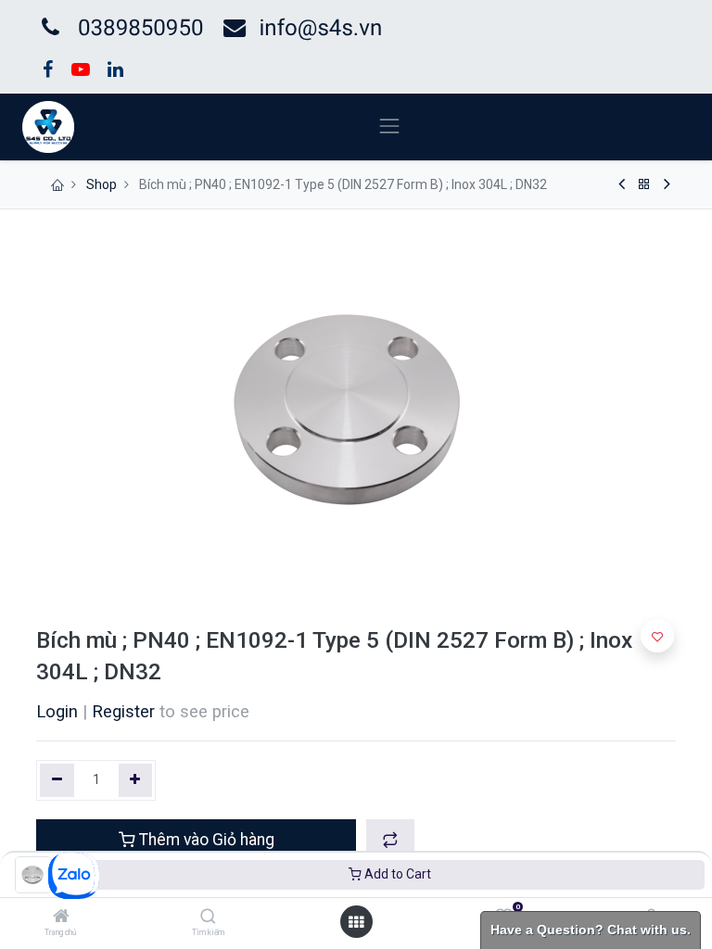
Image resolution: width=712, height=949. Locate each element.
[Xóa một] (57, 780)
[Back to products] (644, 184)
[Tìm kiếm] (208, 917)
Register (123, 711)
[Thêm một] (136, 780)
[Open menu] (356, 922)
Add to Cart (396, 874)
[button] (390, 839)
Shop (101, 184)
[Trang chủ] (61, 917)
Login (57, 711)
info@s (293, 28)
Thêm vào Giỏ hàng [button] (204, 839)
